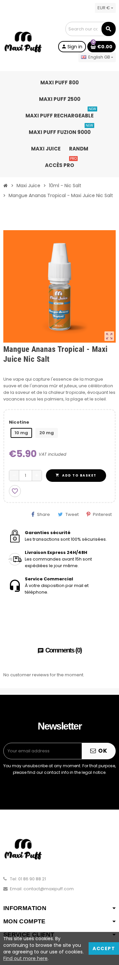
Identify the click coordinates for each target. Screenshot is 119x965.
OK (102, 751)
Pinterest (102, 514)
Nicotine (19, 422)
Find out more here (25, 958)
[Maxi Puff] (23, 42)
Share (43, 514)
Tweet (72, 514)
